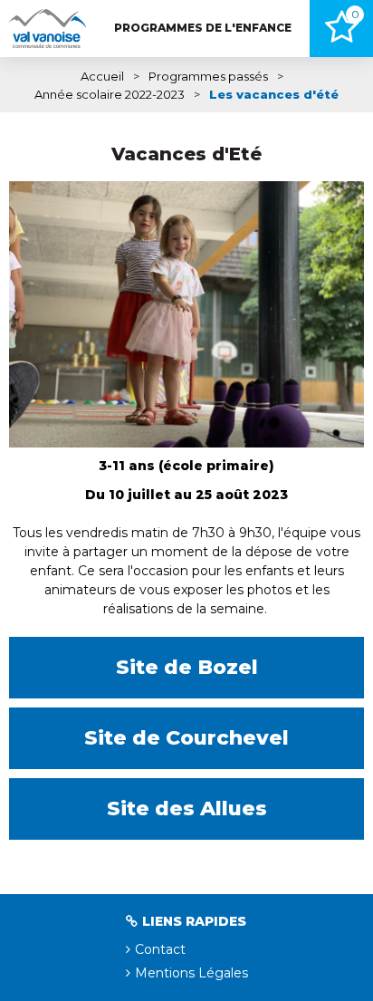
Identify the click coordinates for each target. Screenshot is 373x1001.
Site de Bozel (187, 667)
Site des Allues (187, 808)
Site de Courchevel (186, 738)
